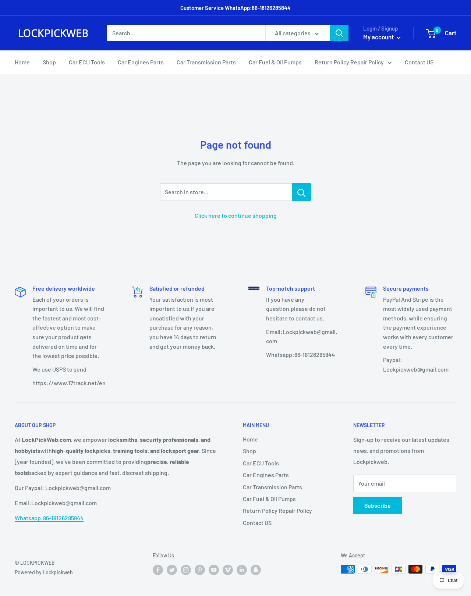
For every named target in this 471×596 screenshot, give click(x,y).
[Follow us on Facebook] (158, 570)
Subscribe (377, 505)
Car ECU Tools (87, 61)
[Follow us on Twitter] (172, 570)
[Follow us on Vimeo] (228, 570)
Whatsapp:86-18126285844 (49, 517)
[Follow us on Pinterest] (200, 570)
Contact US (419, 61)
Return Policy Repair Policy (349, 61)
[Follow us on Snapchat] (256, 570)
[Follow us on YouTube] (214, 570)
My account (379, 36)
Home (22, 61)
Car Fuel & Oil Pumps (275, 61)
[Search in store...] (301, 192)
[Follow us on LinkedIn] (242, 570)
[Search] (339, 33)
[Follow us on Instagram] (186, 570)
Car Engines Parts (141, 61)
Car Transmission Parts (206, 61)
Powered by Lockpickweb (44, 572)
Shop (49, 61)
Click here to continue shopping (236, 215)
